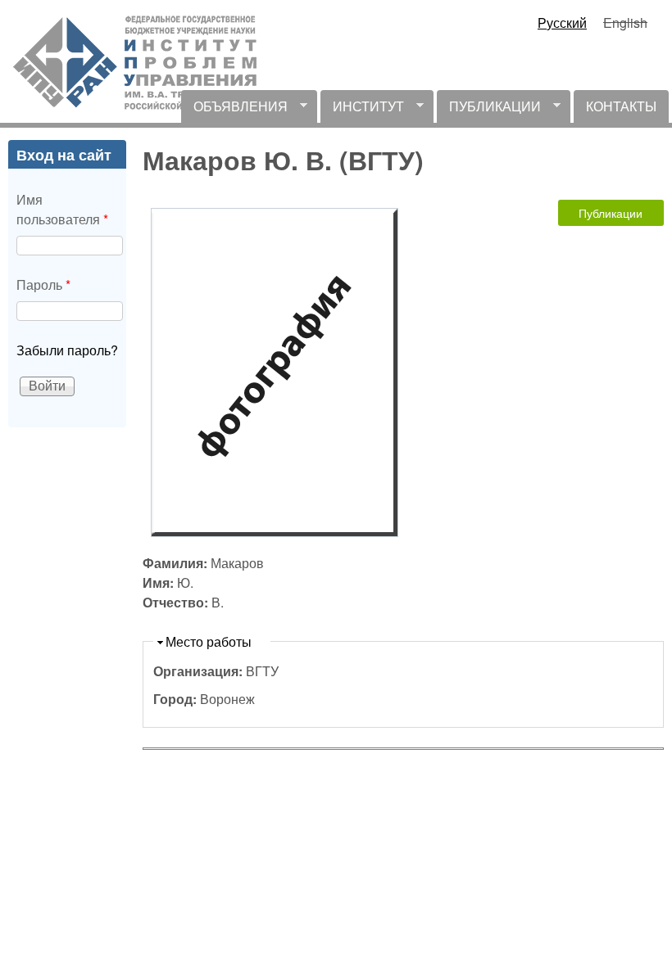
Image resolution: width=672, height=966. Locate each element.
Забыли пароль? (67, 350)
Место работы (209, 641)
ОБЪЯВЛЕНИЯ (234, 110)
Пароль (43, 284)
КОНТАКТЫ (621, 106)
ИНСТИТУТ (362, 110)
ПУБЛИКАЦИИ (489, 110)
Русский (562, 22)
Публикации (610, 213)
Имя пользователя (62, 209)
